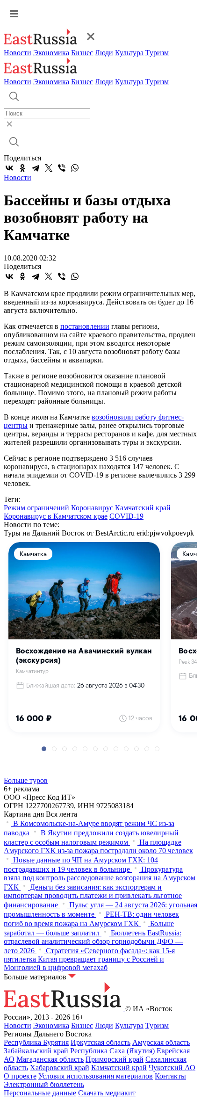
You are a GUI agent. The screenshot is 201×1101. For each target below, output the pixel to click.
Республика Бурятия (36, 1042)
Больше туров (26, 780)
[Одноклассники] (22, 168)
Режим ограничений (36, 508)
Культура (129, 53)
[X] (48, 168)
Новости (17, 53)
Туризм (157, 53)
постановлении (84, 326)
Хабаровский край (59, 1068)
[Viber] (61, 168)
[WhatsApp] (74, 168)
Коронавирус (92, 508)
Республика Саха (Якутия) (112, 1051)
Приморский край (115, 1059)
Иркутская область (100, 1042)
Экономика (51, 53)
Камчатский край (143, 508)
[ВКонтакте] (9, 168)
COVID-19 (126, 516)
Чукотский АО (172, 1068)
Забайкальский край (36, 1051)
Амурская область (161, 1042)
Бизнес (82, 53)
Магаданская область (50, 1059)
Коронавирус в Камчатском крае (56, 516)
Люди (104, 53)
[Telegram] (35, 168)
